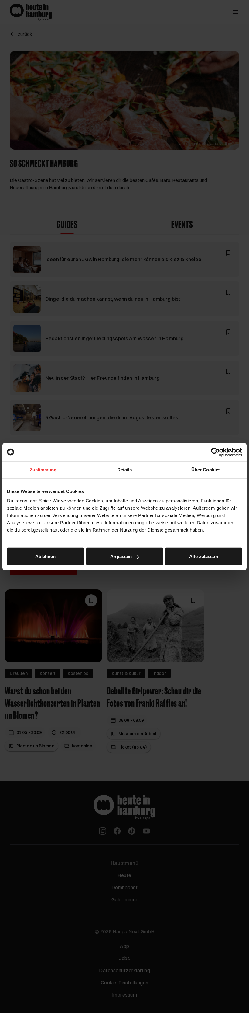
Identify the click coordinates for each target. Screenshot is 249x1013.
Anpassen (121, 556)
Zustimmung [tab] (43, 469)
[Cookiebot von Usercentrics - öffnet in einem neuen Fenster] (215, 451)
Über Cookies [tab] (205, 469)
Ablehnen (45, 556)
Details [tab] (124, 469)
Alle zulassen (203, 556)
